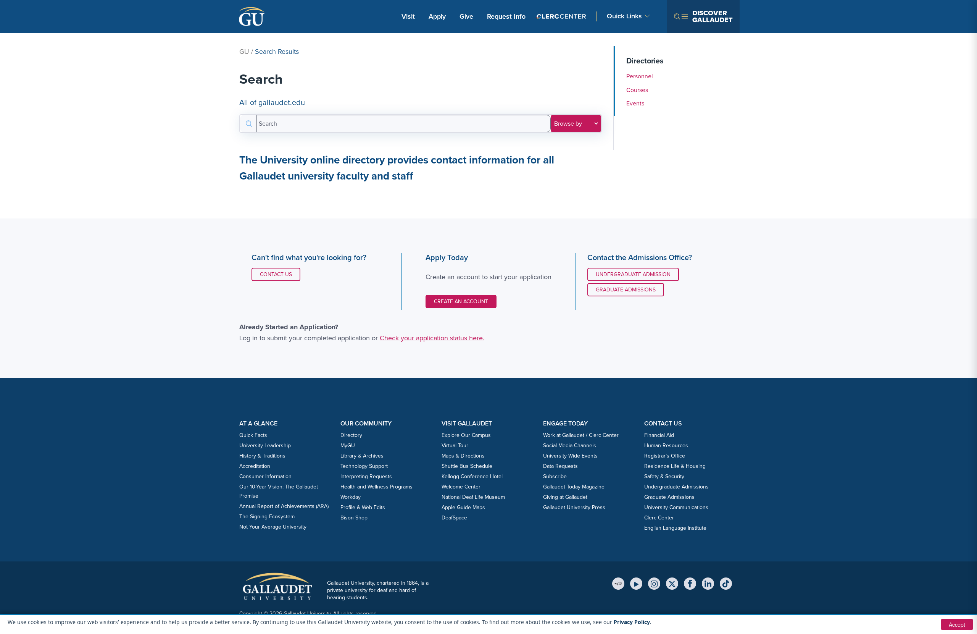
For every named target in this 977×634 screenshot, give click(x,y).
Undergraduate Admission (633, 274)
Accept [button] (957, 624)
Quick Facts (253, 435)
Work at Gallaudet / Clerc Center (581, 435)
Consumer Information (265, 476)
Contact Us (280, 274)
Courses (637, 90)
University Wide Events (570, 456)
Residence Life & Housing (675, 466)
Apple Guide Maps (463, 507)
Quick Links (624, 16)
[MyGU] (618, 583)
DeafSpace (454, 518)
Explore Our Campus (466, 435)
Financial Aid (659, 435)
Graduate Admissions (626, 290)
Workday (350, 497)
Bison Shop (354, 518)
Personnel (639, 76)
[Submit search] (248, 123)
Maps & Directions (463, 456)
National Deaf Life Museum (473, 497)
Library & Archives (362, 456)
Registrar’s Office (664, 456)
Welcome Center (461, 487)
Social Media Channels (569, 446)
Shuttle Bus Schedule (467, 466)
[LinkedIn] (708, 583)
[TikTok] (726, 583)
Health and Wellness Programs (376, 487)
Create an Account (461, 302)
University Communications (676, 507)
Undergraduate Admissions (676, 487)
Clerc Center (659, 518)
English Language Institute (675, 528)
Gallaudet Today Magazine (574, 487)
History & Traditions (262, 456)
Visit (408, 16)
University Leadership (265, 446)
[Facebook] (690, 583)
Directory (351, 435)
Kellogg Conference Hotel (472, 476)
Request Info (506, 16)
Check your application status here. (432, 338)
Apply (438, 16)
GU (244, 52)
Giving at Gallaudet (565, 497)
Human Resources (666, 446)
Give (466, 16)
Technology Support (364, 466)
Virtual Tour (455, 446)
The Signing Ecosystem (267, 517)
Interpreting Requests (366, 476)
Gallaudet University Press (574, 507)
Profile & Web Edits (362, 507)
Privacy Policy (632, 622)
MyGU (347, 446)
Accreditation (254, 466)
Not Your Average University (272, 527)
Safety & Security (664, 476)
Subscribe (555, 476)
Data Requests (560, 466)
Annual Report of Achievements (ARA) (284, 506)
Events (635, 103)
